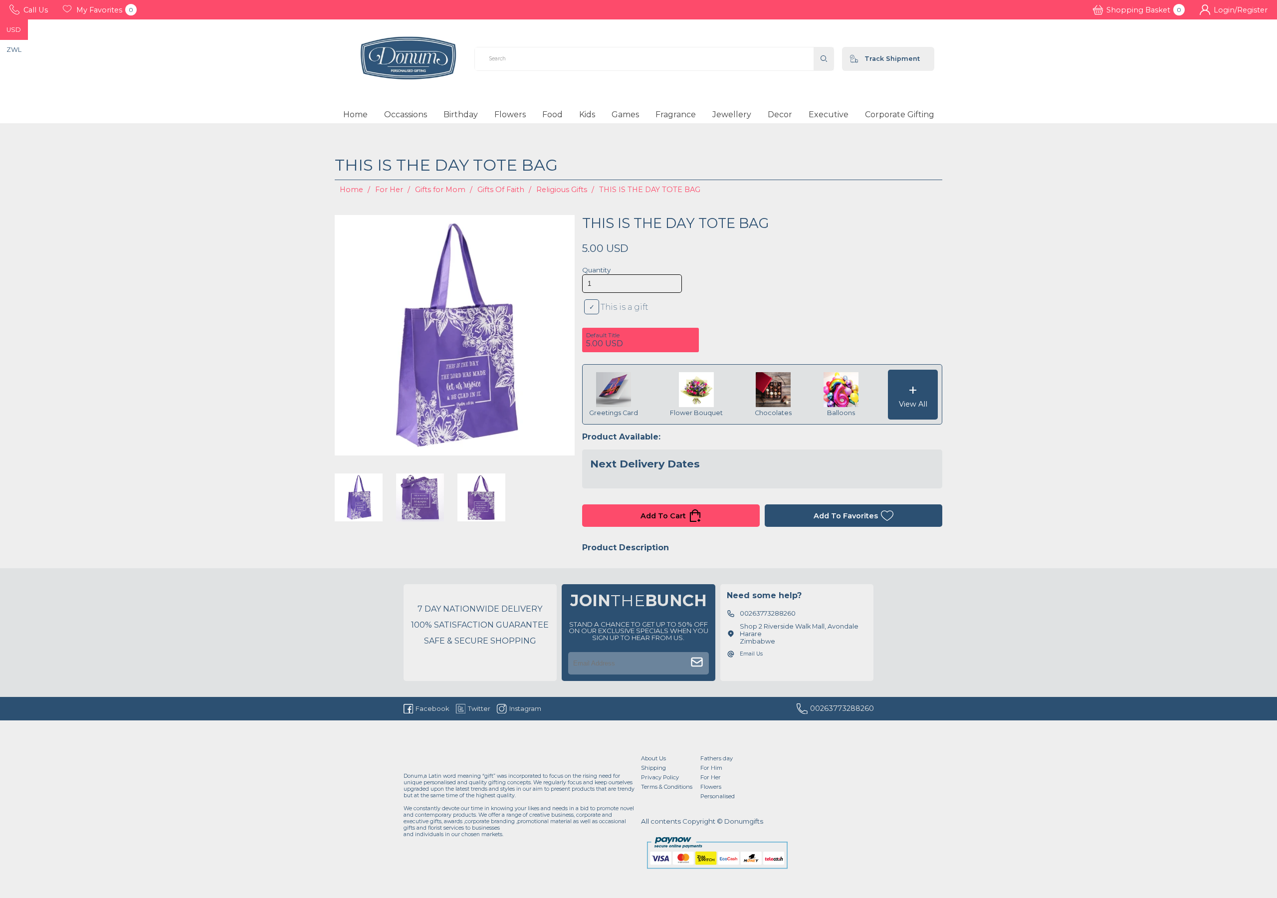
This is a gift (624, 307)
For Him (711, 767)
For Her (389, 189)
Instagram (525, 708)
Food (552, 114)
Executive (829, 114)
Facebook (432, 708)
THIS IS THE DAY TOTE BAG (649, 189)
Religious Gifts (561, 189)
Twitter (479, 708)
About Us (653, 758)
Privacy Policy (660, 777)
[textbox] (644, 58)
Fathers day (716, 758)
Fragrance (675, 114)
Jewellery (731, 114)
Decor (780, 114)
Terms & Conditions (666, 786)
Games (625, 114)
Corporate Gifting (899, 114)
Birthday (460, 114)
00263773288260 (842, 708)
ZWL (13, 49)
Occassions (405, 114)
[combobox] (644, 58)
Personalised (717, 796)
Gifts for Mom (440, 189)
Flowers (510, 114)
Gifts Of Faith (500, 189)
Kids (587, 114)
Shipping (653, 767)
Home (355, 114)
